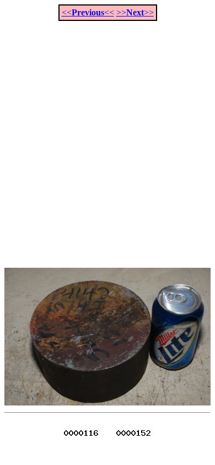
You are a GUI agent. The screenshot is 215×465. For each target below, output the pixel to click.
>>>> (135, 12)
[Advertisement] (107, 138)
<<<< (88, 12)
